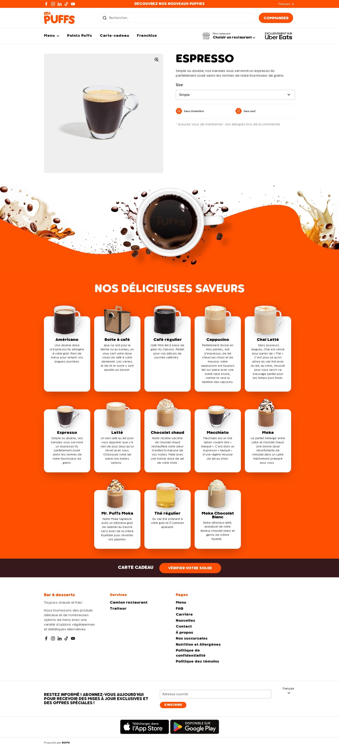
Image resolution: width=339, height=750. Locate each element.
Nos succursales (192, 638)
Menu (181, 602)
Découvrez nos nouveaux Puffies (169, 4)
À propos (184, 632)
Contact (184, 626)
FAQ (179, 608)
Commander (276, 18)
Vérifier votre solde (190, 568)
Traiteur (118, 608)
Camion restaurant (129, 602)
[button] (228, 36)
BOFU (66, 743)
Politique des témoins (197, 661)
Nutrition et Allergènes (198, 644)
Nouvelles (185, 620)
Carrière (184, 614)
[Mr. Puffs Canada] (59, 18)
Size (179, 84)
